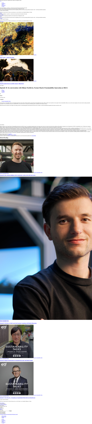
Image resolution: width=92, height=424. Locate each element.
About (3, 2)
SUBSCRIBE (34, 135)
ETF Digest (3, 5)
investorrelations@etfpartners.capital (12, 414)
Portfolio (35, 54)
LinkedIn (9, 134)
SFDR (3, 417)
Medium (15, 134)
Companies (3, 3)
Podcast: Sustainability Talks (6, 101)
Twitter (12, 134)
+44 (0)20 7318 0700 (3, 404)
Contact (3, 6)
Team (3, 4)
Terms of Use (4, 416)
